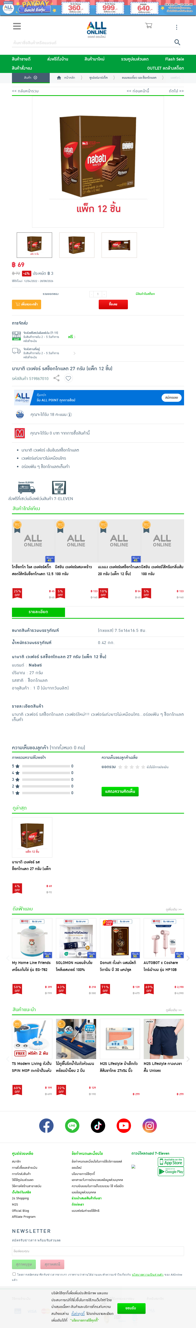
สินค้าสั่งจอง (22, 68)
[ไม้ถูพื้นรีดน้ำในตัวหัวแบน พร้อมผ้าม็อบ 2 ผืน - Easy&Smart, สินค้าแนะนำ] (76, 1039)
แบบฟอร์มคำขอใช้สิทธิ (85, 1210)
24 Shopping (20, 1198)
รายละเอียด (38, 612)
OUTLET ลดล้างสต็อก (165, 68)
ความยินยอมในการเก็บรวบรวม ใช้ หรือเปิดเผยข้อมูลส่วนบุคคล (98, 1189)
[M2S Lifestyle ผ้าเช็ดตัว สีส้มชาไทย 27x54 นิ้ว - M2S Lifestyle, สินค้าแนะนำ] (120, 1039)
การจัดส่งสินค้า (21, 1174)
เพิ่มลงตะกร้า (29, 304)
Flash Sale (174, 59)
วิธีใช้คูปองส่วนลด (22, 1180)
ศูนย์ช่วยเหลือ (22, 1154)
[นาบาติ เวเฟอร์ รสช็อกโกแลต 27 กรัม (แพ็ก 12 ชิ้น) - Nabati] (32, 837)
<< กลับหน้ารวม (25, 91)
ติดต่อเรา (78, 1204)
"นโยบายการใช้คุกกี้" (84, 1320)
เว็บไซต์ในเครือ (21, 1192)
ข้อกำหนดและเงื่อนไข (87, 1154)
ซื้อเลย (113, 304)
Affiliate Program (24, 1216)
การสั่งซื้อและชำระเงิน (24, 1167)
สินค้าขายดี (21, 59)
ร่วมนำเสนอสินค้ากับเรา (87, 1198)
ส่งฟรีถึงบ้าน (57, 59)
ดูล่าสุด (20, 808)
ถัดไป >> (176, 91)
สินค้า (27, 77)
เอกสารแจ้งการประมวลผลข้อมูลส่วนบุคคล (97, 1180)
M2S (15, 1204)
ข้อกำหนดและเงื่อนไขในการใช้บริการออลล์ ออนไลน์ (97, 1164)
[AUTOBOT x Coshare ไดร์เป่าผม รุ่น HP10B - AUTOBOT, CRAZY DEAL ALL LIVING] (164, 938)
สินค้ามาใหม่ (94, 59)
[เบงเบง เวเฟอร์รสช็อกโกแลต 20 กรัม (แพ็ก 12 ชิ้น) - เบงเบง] (119, 540)
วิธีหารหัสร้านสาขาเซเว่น (26, 1186)
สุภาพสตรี (52, 1264)
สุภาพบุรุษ (24, 1264)
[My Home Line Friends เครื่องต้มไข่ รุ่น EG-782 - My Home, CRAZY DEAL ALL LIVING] (32, 938)
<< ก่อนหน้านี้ (138, 91)
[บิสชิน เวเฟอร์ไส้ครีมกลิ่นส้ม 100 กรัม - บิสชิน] (162, 540)
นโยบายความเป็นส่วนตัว (147, 1274)
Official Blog (20, 1210)
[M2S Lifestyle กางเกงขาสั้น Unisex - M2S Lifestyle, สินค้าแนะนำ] (164, 1039)
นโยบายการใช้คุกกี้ (83, 1174)
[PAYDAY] (98, 7)
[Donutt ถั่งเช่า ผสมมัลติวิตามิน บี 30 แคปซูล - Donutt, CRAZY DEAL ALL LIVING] (120, 938)
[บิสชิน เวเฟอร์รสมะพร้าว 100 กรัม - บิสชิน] (76, 540)
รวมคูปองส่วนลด (135, 59)
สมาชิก (16, 1161)
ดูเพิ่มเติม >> (174, 909)
